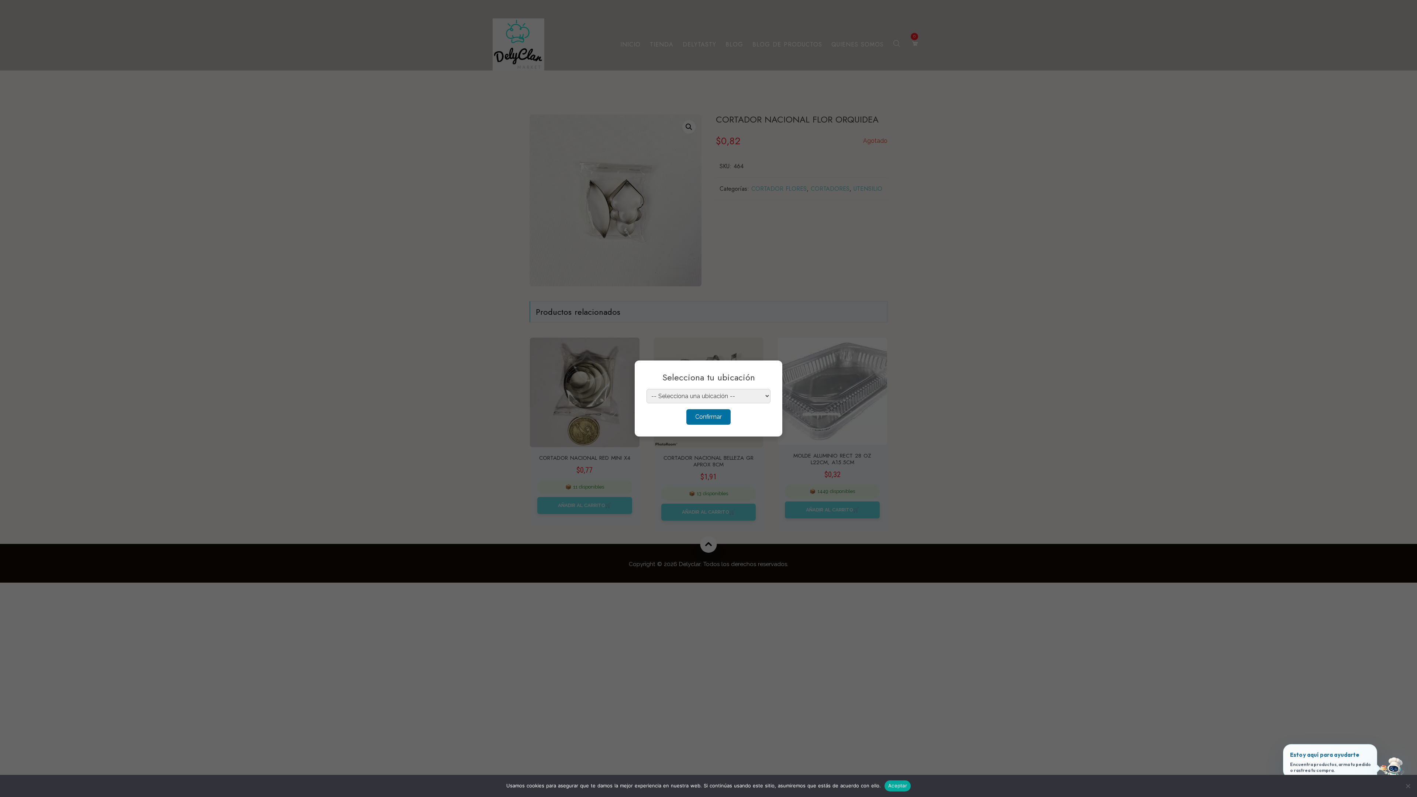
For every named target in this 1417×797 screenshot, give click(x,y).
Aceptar (897, 786)
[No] (1407, 786)
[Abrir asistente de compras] (1392, 772)
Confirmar (708, 416)
